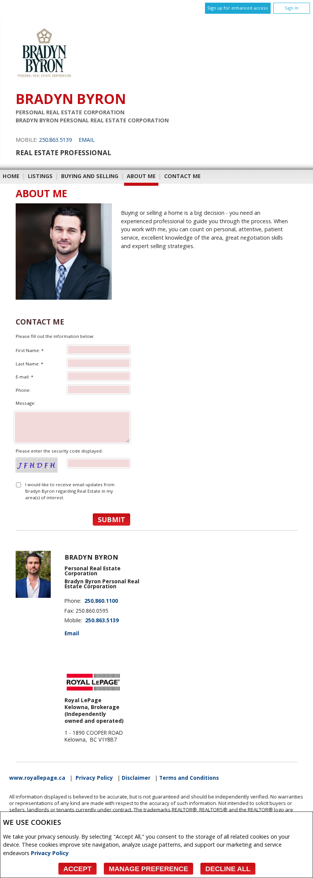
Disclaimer (136, 777)
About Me (141, 176)
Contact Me (182, 176)
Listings (40, 176)
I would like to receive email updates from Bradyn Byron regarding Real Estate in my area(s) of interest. (70, 491)
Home (11, 176)
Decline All (227, 869)
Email (87, 139)
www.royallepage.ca (37, 777)
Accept (77, 869)
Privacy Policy (50, 853)
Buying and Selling (89, 176)
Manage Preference (148, 869)
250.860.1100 (101, 600)
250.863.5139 (55, 139)
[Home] (44, 79)
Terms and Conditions (189, 777)
